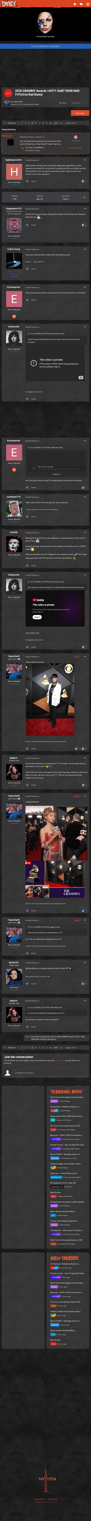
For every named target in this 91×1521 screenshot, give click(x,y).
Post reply (80, 112)
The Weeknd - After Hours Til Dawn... (66, 1230)
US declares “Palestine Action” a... (65, 1106)
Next (56, 123)
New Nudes (55, 1192)
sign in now (60, 1060)
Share (64, 102)
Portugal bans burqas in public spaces (67, 1201)
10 (50, 123)
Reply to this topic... (25, 1072)
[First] (5, 122)
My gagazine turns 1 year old (63, 1182)
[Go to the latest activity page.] (74, 4)
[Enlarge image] (50, 699)
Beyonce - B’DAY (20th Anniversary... (66, 1134)
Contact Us (52, 1498)
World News (65, 1101)
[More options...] (85, 160)
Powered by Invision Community (45, 1502)
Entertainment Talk (69, 1158)
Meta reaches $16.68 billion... (63, 1211)
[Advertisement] (45, 67)
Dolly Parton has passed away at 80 (66, 1239)
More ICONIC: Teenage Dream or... (65, 1153)
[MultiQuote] (27, 181)
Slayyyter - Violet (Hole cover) (63, 1172)
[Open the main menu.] (87, 4)
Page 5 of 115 (71, 123)
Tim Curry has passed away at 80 (65, 1125)
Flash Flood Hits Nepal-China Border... (67, 1096)
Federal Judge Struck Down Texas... (66, 1163)
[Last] (61, 122)
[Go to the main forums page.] (81, 4)
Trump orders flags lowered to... (64, 1220)
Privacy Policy (40, 1498)
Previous (12, 123)
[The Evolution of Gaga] (45, 25)
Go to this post (75, 147)
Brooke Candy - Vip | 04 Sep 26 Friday (67, 1144)
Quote (33, 181)
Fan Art (69, 1186)
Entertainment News (30, 104)
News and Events (64, 1120)
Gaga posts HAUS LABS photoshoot (66, 1115)
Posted (32, 160)
